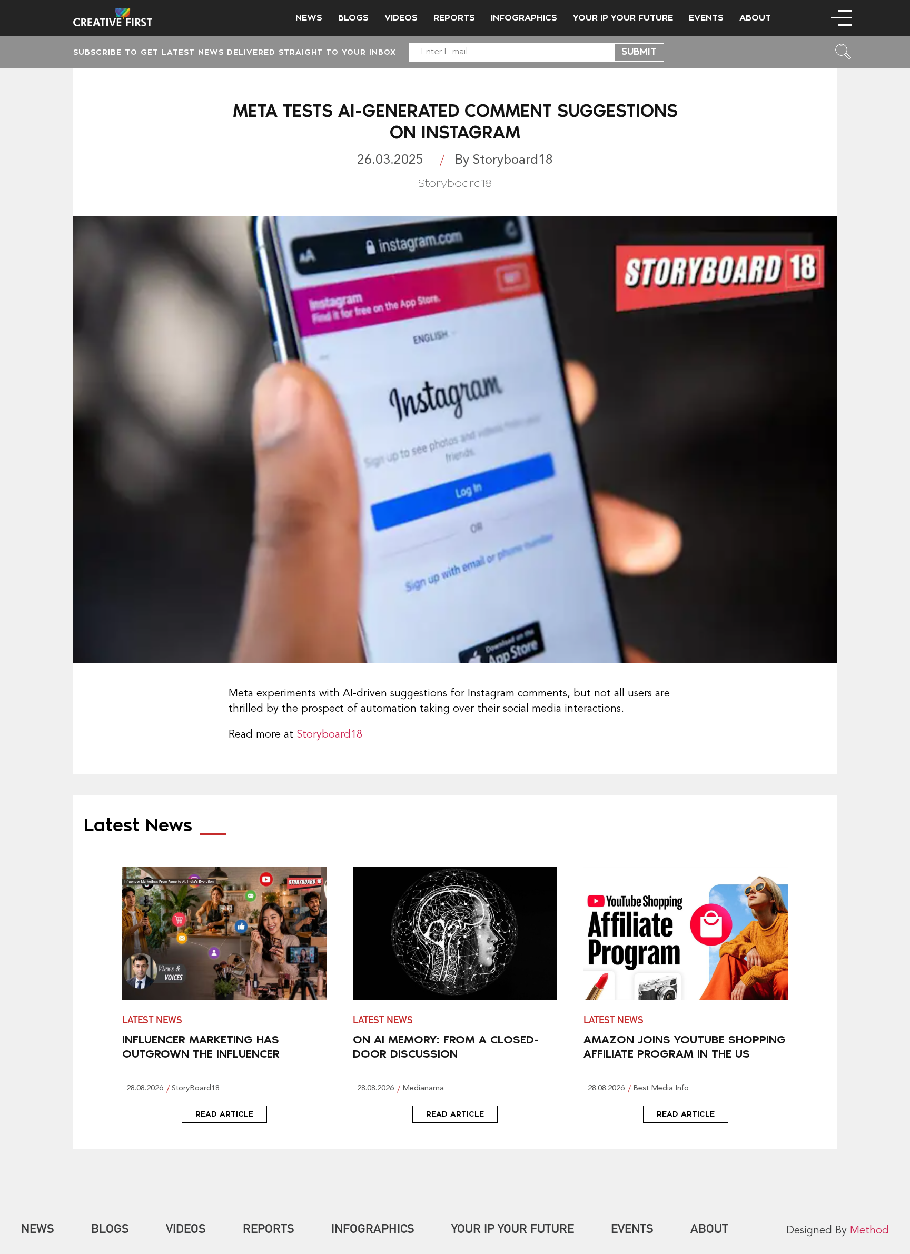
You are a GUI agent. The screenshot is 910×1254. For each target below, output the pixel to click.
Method (869, 1231)
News (308, 18)
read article (224, 1114)
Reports (454, 18)
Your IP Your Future (623, 18)
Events (706, 18)
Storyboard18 (329, 735)
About (755, 18)
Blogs (353, 18)
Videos (401, 18)
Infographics (524, 18)
